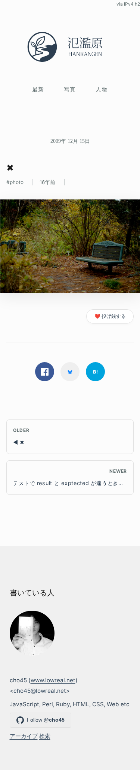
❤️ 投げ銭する (110, 316)
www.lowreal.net (53, 680)
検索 (44, 736)
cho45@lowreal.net (39, 690)
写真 (70, 89)
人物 (102, 89)
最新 (38, 89)
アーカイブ (24, 736)
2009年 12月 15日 (70, 141)
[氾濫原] (70, 46)
